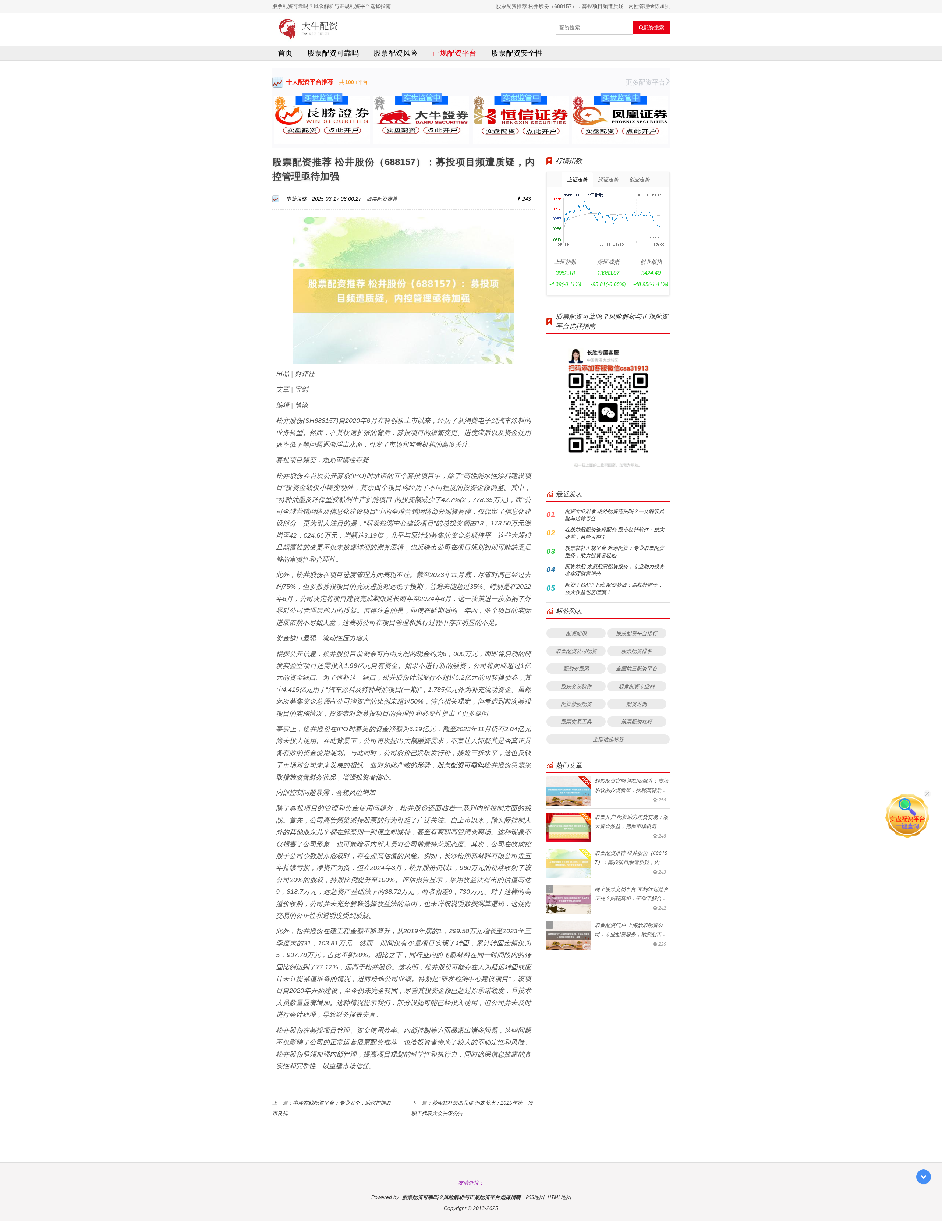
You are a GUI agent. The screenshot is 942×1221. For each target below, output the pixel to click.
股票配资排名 (636, 650)
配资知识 (576, 633)
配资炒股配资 (576, 703)
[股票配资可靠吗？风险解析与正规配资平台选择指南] (308, 27)
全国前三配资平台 (636, 668)
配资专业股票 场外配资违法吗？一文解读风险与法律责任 (614, 514)
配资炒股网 (576, 668)
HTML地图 (559, 1196)
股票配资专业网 (637, 686)
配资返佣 (636, 703)
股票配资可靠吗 (333, 53)
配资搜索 (654, 28)
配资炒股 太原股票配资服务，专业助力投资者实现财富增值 (614, 570)
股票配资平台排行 (636, 633)
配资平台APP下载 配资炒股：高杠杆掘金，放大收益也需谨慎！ (614, 588)
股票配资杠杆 (636, 721)
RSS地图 (535, 1196)
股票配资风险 (395, 53)
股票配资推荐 (381, 198)
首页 (285, 53)
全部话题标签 (608, 739)
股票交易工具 (576, 721)
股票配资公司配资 (576, 650)
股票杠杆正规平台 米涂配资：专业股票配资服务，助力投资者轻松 (614, 551)
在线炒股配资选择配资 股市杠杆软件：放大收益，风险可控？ (614, 533)
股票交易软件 (576, 686)
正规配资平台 (454, 53)
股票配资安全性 (517, 53)
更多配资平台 (645, 82)
